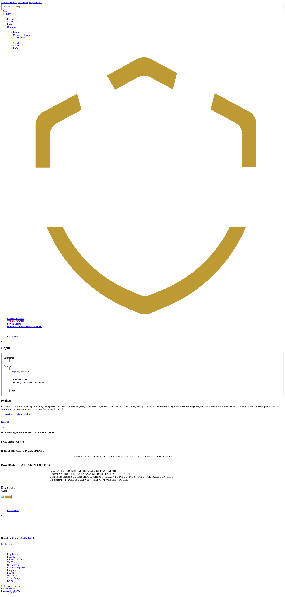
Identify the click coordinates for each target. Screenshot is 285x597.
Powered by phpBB (10, 591)
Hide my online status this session (28, 382)
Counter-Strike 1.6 (21, 538)
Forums (10, 19)
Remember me (19, 379)
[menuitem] (5, 11)
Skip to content (21, 2)
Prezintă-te (12, 557)
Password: (8, 366)
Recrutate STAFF (15, 559)
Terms (12, 588)
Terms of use (7, 414)
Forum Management (16, 567)
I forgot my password (20, 371)
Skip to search (35, 2)
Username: (9, 357)
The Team (12, 562)
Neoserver (12, 575)
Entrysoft (11, 570)
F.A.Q (10, 581)
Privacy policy (23, 414)
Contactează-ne (8, 544)
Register (5, 421)
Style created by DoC (11, 586)
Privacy (4, 588)
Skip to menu (7, 2)
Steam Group (13, 578)
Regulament (12, 554)
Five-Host (11, 573)
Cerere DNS (13, 565)
